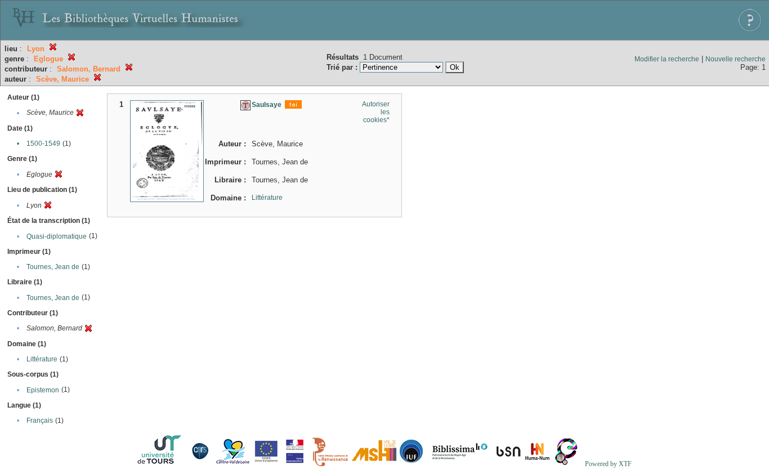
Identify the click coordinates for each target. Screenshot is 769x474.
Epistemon (42, 390)
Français (39, 420)
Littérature (41, 359)
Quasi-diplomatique (56, 236)
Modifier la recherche (666, 59)
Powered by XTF (608, 464)
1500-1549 (43, 143)
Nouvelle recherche (735, 59)
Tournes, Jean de (52, 267)
